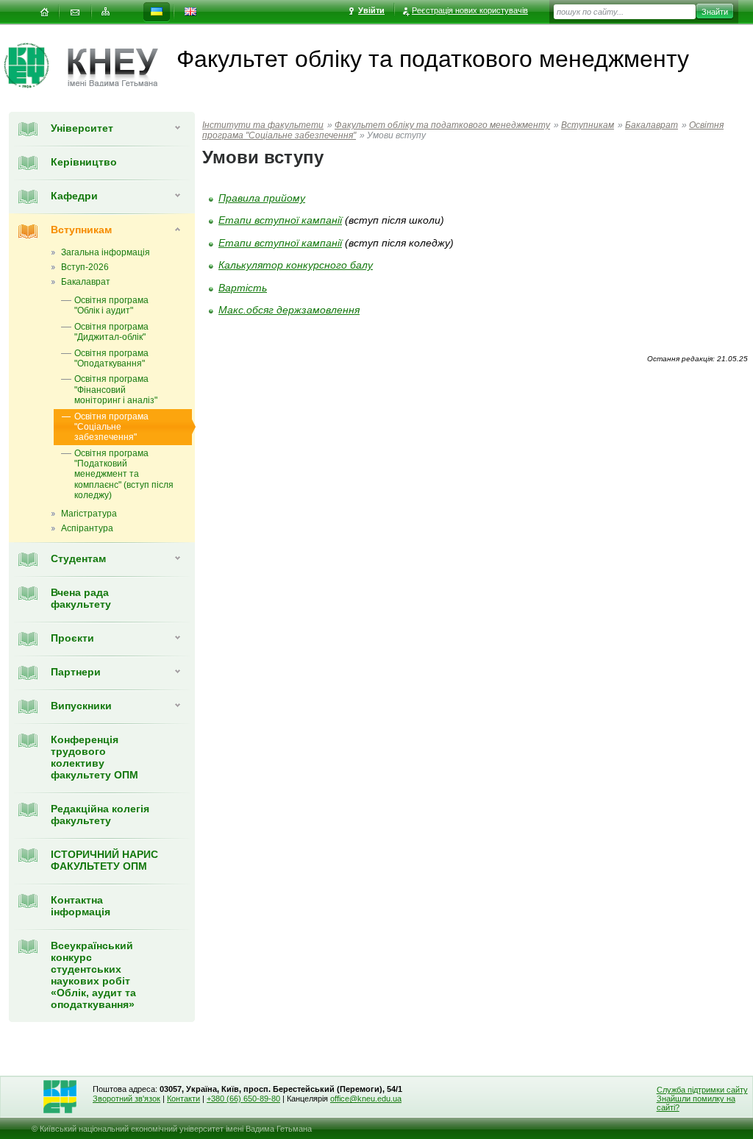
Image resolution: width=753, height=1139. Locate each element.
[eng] (190, 12)
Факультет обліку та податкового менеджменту (442, 125)
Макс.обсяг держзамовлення (289, 310)
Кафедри (74, 196)
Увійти (371, 10)
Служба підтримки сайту (702, 1089)
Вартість (242, 288)
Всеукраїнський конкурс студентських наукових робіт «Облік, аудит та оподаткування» (93, 975)
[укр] (156, 12)
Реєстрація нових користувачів (470, 10)
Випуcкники (81, 706)
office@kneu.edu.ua (366, 1098)
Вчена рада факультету (81, 598)
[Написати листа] (75, 12)
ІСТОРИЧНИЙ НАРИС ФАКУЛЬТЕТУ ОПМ (104, 860)
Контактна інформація (80, 906)
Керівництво (84, 162)
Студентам (78, 558)
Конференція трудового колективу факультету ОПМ (94, 757)
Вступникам (81, 229)
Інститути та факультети (263, 125)
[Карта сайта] (106, 12)
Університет (82, 128)
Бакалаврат (651, 125)
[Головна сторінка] (36, 65)
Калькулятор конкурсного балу (295, 265)
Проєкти (72, 638)
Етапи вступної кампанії (280, 220)
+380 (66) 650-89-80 (243, 1098)
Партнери (76, 672)
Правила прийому (261, 198)
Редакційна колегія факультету (100, 814)
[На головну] (44, 12)
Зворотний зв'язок (126, 1098)
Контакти (183, 1098)
